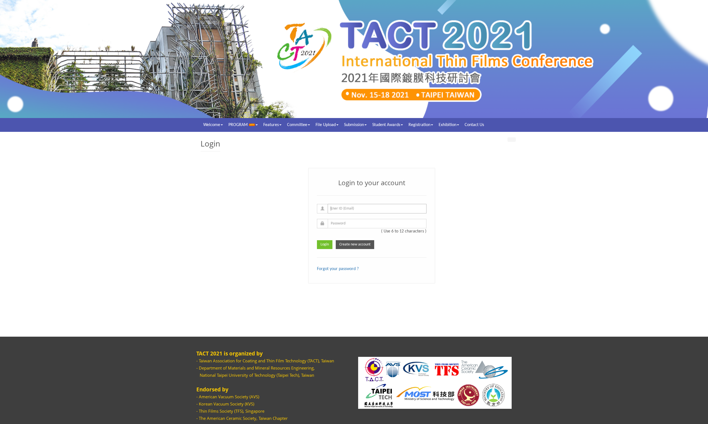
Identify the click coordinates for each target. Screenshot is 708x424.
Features (271, 125)
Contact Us (474, 125)
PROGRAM (238, 125)
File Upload (326, 125)
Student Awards (386, 125)
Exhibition (447, 125)
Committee (297, 125)
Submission (354, 125)
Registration (419, 125)
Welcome (211, 125)
